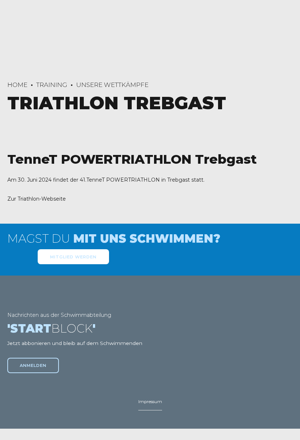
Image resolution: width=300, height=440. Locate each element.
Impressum (150, 401)
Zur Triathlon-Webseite (36, 199)
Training (51, 84)
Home (17, 84)
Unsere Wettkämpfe (112, 84)
